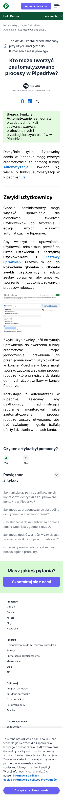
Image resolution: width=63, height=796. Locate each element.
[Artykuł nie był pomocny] (26, 458)
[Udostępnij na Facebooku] (22, 101)
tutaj (22, 177)
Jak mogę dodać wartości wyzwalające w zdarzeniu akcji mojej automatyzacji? (31, 537)
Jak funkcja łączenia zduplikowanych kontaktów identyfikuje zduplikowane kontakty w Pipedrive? (30, 497)
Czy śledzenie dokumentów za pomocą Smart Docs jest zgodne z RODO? (31, 524)
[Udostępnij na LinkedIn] (30, 101)
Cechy (23, 25)
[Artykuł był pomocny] (6, 458)
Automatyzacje (15, 167)
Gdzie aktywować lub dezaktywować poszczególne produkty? (29, 549)
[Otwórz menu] (57, 6)
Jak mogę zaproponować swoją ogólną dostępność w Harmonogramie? (31, 512)
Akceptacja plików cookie (31, 790)
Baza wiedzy (10, 25)
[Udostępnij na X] (37, 101)
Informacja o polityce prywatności (35, 779)
